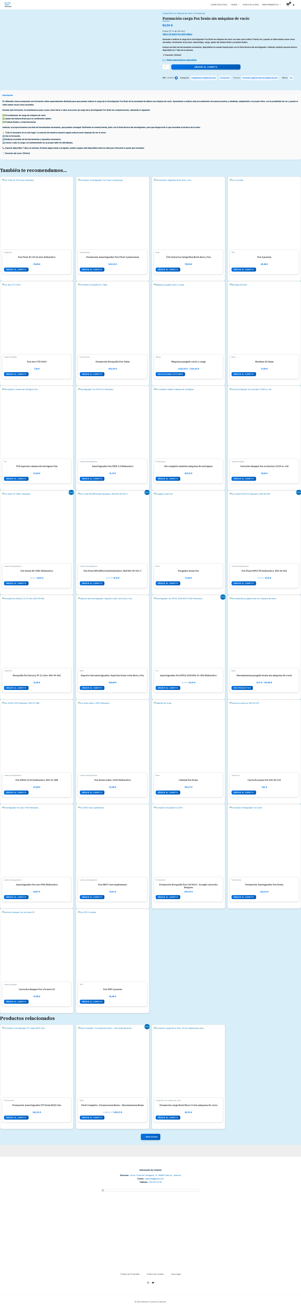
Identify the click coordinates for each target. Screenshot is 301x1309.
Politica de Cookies (155, 1274)
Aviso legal (176, 1274)
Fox (291, 78)
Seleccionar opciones (170, 374)
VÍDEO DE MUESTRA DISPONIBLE (177, 34)
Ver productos (242, 688)
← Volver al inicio (150, 1137)
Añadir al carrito (205, 67)
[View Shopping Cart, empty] (287, 5)
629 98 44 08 (155, 1182)
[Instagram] (148, 1283)
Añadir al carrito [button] (16, 270)
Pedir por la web (251, 5)
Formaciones (199, 13)
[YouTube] (153, 1283)
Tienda (234, 5)
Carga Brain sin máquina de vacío (177, 13)
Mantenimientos (270, 5)
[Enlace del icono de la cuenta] (293, 5)
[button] (238, 4)
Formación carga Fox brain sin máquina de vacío (260, 78)
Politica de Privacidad (130, 1274)
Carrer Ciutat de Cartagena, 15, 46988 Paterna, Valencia (155, 1175)
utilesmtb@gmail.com (154, 1179)
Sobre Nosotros (219, 5)
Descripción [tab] (7, 95)
